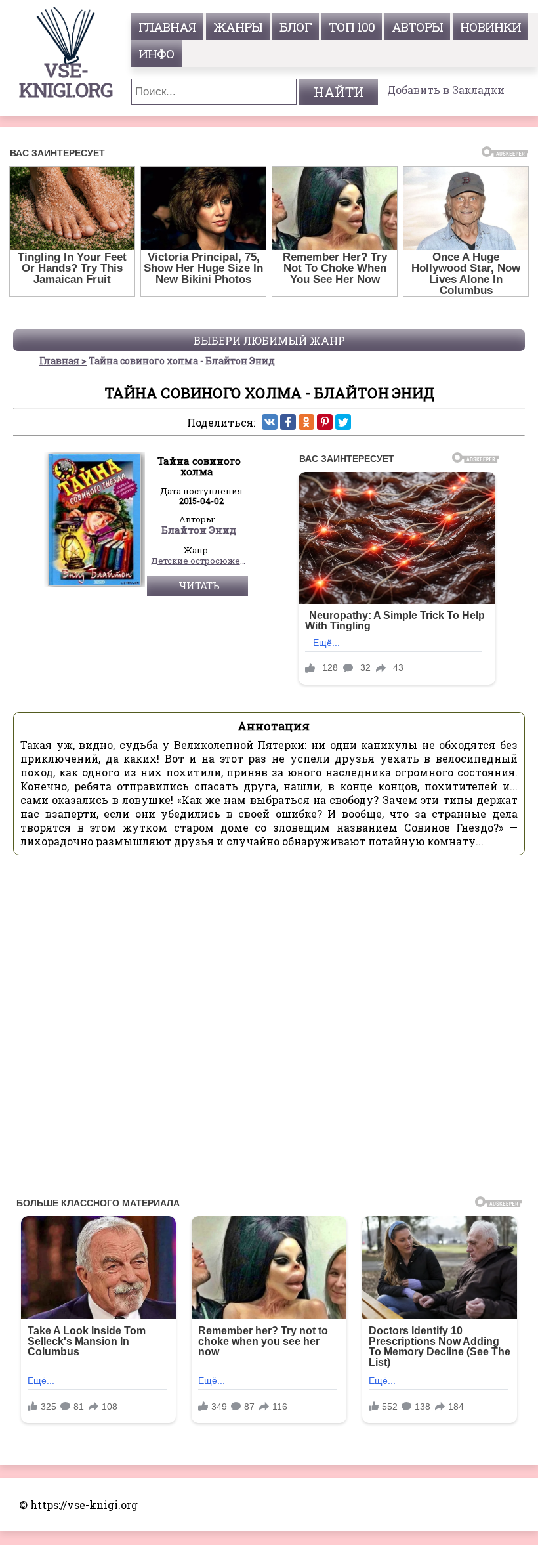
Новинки (490, 26)
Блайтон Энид (198, 530)
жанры (237, 26)
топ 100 (352, 26)
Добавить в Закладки (446, 89)
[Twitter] (343, 422)
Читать (199, 585)
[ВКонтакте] (270, 422)
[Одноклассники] (306, 422)
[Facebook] (288, 422)
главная (167, 26)
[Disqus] (269, 1030)
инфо (156, 53)
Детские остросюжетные (199, 561)
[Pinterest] (325, 422)
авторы (417, 26)
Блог (295, 26)
